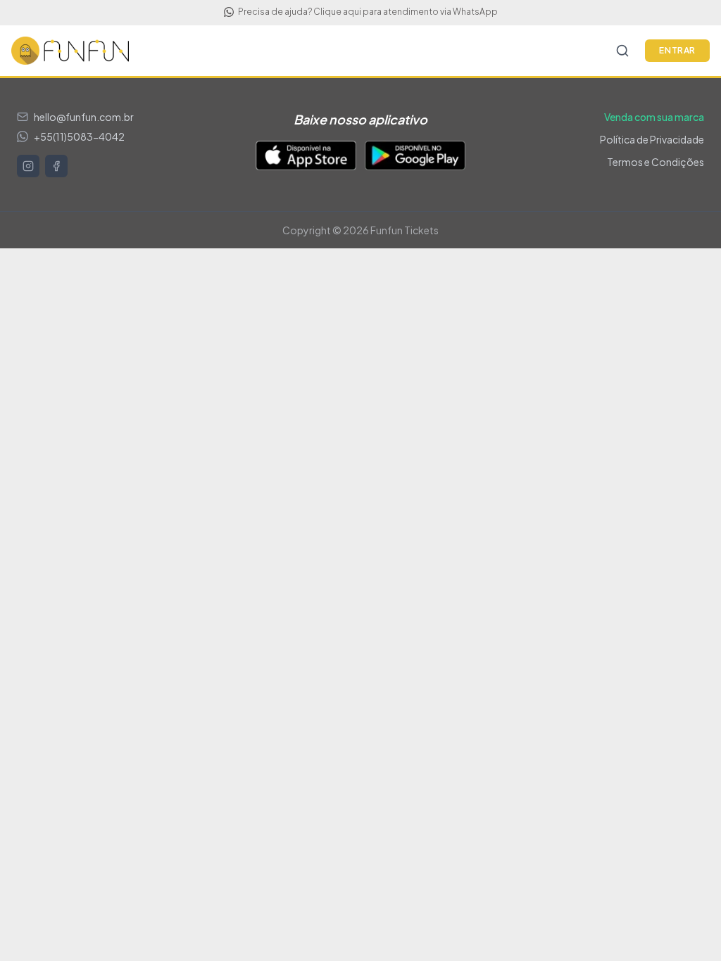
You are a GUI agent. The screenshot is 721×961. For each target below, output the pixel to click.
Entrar (677, 50)
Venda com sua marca (654, 116)
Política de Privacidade (652, 139)
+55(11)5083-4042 (79, 136)
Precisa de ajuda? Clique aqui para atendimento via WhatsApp (368, 11)
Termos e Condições (655, 161)
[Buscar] (622, 51)
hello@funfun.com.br (84, 116)
